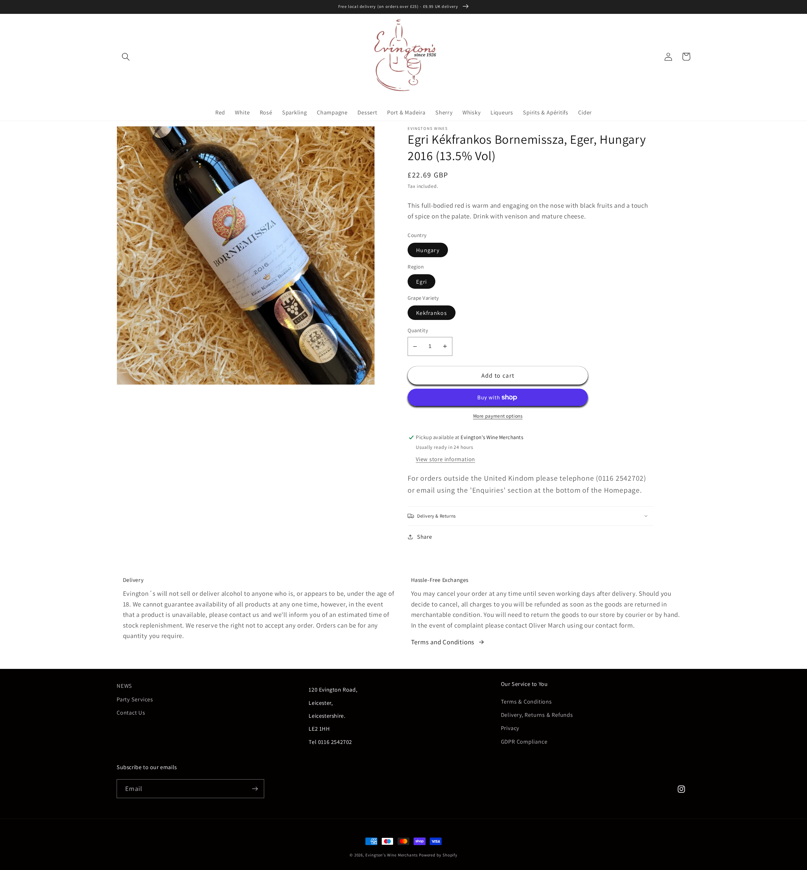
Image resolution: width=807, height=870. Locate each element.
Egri (421, 281)
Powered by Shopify (438, 855)
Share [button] (424, 536)
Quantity (418, 330)
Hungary (427, 250)
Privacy (510, 728)
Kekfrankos (431, 312)
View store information (445, 459)
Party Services (135, 699)
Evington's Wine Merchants (391, 855)
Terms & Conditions (526, 701)
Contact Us (131, 712)
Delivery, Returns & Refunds (537, 714)
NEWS (124, 685)
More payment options (498, 416)
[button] (126, 57)
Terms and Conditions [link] (443, 642)
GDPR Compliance (524, 741)
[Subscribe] (255, 788)
